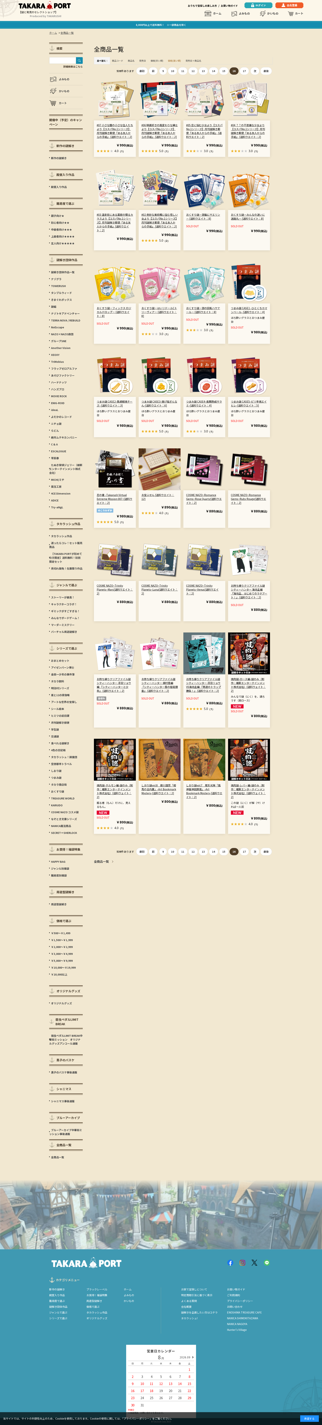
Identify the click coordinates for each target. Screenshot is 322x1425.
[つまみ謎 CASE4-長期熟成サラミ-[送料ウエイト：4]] (204, 376)
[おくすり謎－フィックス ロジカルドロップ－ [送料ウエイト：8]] (115, 282)
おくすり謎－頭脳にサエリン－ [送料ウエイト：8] (203, 216)
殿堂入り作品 (57, 1295)
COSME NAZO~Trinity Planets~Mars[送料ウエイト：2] (115, 589)
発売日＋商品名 (193, 60)
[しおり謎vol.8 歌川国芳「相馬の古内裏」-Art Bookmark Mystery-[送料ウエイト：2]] (160, 760)
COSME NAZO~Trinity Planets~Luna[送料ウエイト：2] (159, 589)
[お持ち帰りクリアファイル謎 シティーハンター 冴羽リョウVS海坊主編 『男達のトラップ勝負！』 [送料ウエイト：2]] (204, 653)
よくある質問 (189, 1301)
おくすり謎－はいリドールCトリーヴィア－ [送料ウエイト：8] (159, 312)
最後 (266, 71)
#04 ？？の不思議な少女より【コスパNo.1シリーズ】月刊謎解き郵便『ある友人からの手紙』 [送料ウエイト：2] (248, 131)
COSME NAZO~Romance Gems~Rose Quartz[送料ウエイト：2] (204, 499)
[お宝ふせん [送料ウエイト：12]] (160, 469)
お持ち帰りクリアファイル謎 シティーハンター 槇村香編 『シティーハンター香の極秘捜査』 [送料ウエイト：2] (159, 685)
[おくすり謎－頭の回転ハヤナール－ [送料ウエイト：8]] (204, 282)
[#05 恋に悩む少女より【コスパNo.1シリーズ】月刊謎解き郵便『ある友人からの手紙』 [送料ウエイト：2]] (204, 99)
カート (299, 13)
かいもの (272, 13)
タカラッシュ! (189, 1318)
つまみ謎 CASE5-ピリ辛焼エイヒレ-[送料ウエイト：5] (249, 403)
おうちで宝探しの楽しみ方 (202, 5)
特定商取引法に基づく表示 (196, 1295)
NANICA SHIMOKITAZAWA (242, 1318)
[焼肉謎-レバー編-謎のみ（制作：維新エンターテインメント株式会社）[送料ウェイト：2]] (249, 760)
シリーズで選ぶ (58, 1318)
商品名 (131, 60)
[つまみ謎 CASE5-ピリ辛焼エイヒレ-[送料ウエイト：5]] (249, 376)
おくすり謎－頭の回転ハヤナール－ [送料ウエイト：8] (203, 310)
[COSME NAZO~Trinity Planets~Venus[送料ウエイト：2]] (204, 560)
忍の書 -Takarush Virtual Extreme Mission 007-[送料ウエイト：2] (114, 499)
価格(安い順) (157, 60)
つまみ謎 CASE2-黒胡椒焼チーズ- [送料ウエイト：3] (114, 403)
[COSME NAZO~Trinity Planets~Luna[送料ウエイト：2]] (160, 560)
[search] (79, 60)
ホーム (217, 13)
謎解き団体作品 (58, 1306)
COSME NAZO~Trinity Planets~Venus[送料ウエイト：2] (202, 589)
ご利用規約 (233, 1295)
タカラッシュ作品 (96, 1312)
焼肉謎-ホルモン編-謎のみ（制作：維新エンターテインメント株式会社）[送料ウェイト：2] (115, 791)
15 (223, 71)
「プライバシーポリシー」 (137, 1418)
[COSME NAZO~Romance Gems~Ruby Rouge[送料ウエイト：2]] (249, 469)
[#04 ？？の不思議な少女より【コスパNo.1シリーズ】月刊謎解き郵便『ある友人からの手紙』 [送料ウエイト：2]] (249, 99)
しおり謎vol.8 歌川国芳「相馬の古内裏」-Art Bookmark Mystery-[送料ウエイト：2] (158, 789)
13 (203, 71)
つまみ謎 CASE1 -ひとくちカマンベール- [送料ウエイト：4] (249, 310)
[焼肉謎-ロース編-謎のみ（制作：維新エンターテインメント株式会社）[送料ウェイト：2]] (249, 653)
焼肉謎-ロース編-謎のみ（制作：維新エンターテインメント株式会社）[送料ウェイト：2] (248, 685)
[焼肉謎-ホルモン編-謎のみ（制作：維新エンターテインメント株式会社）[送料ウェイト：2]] (115, 760)
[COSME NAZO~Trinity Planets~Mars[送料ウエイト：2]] (115, 560)
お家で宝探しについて (194, 1289)
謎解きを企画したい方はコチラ (199, 1312)
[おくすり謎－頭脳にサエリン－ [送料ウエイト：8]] (204, 189)
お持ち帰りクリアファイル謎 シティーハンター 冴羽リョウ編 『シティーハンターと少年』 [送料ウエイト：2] (114, 685)
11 (182, 71)
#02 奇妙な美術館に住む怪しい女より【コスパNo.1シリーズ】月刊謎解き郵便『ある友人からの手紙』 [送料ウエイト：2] (159, 220)
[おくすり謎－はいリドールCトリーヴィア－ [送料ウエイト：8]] (160, 282)
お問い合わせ (235, 1306)
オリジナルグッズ (96, 1318)
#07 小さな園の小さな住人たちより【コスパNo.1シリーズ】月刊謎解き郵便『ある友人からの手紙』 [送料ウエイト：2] (115, 131)
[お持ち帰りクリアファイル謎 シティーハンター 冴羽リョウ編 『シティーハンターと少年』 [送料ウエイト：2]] (115, 653)
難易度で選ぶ (57, 1301)
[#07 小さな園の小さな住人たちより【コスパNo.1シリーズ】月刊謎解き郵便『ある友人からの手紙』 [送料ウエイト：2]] (115, 99)
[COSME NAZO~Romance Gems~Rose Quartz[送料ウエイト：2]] (204, 469)
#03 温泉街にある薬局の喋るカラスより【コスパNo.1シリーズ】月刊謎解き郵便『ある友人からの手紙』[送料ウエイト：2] (115, 222)
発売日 (142, 60)
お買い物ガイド (229, 5)
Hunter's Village (237, 1330)
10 (172, 71)
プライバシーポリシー (240, 1301)
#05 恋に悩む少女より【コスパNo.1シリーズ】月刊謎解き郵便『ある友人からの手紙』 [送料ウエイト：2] (204, 131)
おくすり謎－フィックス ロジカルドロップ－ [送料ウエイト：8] (114, 312)
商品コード (117, 60)
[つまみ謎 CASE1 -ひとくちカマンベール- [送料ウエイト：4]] (249, 282)
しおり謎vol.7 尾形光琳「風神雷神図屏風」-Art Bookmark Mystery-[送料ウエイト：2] (204, 791)
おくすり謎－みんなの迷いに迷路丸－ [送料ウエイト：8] (248, 216)
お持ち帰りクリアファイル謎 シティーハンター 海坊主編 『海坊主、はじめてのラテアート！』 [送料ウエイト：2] (249, 591)
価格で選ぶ (93, 1306)
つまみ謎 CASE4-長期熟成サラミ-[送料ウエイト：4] (204, 403)
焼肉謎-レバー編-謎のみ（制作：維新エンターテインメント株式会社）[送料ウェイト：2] (248, 791)
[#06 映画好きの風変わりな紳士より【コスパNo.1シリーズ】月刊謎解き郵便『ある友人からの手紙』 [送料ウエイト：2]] (160, 99)
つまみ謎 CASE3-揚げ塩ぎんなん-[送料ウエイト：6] (159, 403)
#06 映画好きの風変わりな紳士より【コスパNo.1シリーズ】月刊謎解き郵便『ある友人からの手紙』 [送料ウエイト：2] (159, 131)
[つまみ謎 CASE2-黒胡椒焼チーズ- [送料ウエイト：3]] (115, 376)
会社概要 (186, 1306)
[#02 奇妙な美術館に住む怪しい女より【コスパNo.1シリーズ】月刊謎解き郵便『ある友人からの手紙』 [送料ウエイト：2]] (160, 189)
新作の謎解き (57, 1289)
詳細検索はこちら (73, 66)
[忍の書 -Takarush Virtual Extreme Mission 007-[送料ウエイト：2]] (115, 469)
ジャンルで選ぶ (58, 1312)
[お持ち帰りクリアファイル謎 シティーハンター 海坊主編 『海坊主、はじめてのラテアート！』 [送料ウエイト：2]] (249, 560)
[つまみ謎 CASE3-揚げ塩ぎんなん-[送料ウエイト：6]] (160, 376)
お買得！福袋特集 (96, 1295)
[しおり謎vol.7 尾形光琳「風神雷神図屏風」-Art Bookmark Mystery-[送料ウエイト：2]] (204, 760)
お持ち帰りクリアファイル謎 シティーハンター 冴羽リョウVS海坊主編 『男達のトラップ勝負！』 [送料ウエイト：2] (203, 685)
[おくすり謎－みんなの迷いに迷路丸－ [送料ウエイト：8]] (249, 189)
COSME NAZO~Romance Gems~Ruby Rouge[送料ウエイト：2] (248, 499)
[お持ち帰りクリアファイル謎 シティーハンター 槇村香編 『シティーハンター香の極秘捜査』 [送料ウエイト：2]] (160, 653)
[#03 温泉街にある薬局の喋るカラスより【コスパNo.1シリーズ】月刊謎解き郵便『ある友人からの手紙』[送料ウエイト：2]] (115, 189)
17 (244, 71)
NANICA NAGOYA (237, 1324)
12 (193, 71)
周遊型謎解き (94, 1301)
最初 (142, 71)
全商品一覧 (101, 861)
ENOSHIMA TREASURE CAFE (244, 1312)
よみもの (244, 13)
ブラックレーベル (96, 1289)
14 (213, 71)
